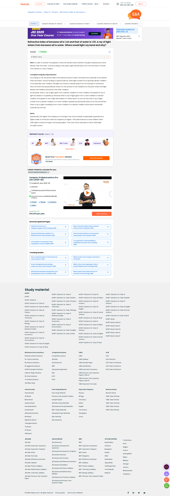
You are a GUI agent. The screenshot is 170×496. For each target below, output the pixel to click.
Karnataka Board (30, 406)
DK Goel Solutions (31, 376)
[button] (36, 143)
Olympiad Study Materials (61, 413)
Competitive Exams (59, 356)
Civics (81, 417)
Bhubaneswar (127, 471)
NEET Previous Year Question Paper (91, 476)
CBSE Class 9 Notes (112, 406)
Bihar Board (29, 400)
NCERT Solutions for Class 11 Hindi (63, 334)
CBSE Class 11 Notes (112, 400)
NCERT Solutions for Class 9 (88, 321)
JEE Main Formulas (31, 456)
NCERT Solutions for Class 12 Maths (37, 307)
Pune (125, 443)
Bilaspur (125, 460)
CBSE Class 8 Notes (112, 410)
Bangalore (108, 449)
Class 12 (47, 12)
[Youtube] (144, 493)
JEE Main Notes (30, 452)
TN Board (28, 427)
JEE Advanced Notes (59, 455)
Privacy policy (60, 493)
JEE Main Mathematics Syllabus (36, 469)
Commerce (83, 410)
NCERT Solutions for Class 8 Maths (118, 298)
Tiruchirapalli (109, 469)
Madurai (107, 473)
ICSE (107, 356)
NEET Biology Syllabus (86, 473)
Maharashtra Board (31, 413)
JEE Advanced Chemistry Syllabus (63, 477)
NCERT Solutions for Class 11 (61, 294)
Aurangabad (127, 454)
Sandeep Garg (30, 383)
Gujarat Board (30, 403)
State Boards (29, 393)
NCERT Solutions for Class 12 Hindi (36, 347)
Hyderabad (108, 459)
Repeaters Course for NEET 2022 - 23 (125, 31)
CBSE (80, 356)
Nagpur (125, 447)
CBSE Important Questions (88, 369)
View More (69, 149)
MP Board (28, 417)
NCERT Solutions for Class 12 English (37, 344)
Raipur (125, 457)
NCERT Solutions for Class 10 (88, 294)
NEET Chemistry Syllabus (87, 469)
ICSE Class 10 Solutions (113, 363)
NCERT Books (110, 319)
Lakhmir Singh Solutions (33, 373)
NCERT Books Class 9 (113, 333)
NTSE (53, 380)
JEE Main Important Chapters (35, 449)
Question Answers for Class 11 (80, 24)
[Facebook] (128, 493)
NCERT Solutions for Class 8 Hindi (117, 316)
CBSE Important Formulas (88, 384)
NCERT (27, 297)
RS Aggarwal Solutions (32, 366)
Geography (83, 413)
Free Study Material (58, 393)
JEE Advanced (56, 363)
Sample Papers (57, 400)
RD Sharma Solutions (32, 363)
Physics (55, 12)
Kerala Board (29, 410)
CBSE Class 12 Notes (113, 396)
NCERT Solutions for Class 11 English (64, 330)
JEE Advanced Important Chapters (64, 451)
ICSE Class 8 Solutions (113, 369)
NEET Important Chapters (88, 449)
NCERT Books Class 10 (113, 329)
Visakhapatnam (110, 466)
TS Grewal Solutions (32, 380)
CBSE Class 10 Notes (113, 403)
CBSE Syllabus (83, 359)
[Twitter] (139, 493)
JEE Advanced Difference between (64, 461)
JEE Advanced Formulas (60, 458)
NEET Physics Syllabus (86, 466)
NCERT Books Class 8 (113, 336)
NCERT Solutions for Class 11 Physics (64, 301)
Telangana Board (31, 423)
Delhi (106, 456)
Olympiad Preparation (59, 369)
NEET (53, 366)
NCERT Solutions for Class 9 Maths (91, 325)
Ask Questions (57, 420)
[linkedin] (133, 493)
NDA (53, 373)
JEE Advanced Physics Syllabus (62, 468)
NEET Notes (82, 452)
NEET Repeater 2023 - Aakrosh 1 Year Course (123, 37)
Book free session (96, 158)
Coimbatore (127, 440)
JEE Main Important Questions (35, 446)
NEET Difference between (88, 459)
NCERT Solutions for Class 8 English (118, 307)
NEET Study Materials (59, 410)
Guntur (125, 450)
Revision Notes (111, 393)
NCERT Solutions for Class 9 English (91, 334)
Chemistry (82, 400)
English (81, 406)
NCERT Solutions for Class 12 (34, 303)
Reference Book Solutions (34, 356)
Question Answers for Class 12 (52, 24)
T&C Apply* (49, 161)
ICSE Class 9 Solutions (113, 366)
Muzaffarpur (109, 442)
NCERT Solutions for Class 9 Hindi (90, 343)
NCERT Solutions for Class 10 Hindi (90, 318)
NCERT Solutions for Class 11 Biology (64, 310)
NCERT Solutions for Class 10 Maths (91, 298)
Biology (81, 396)
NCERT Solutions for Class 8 (115, 294)
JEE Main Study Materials (60, 403)
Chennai (108, 446)
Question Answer (35, 12)
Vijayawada (109, 463)
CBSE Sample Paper (85, 363)
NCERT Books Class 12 (113, 322)
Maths (81, 403)
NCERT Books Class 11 (113, 326)
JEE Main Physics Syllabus (33, 466)
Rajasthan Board (30, 420)
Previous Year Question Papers (62, 396)
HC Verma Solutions (32, 359)
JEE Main (55, 359)
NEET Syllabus (83, 463)
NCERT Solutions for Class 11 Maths (64, 298)
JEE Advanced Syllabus (60, 465)
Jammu (125, 467)
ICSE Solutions (111, 359)
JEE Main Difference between (35, 459)
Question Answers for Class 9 (135, 24)
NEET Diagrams (84, 456)
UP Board (28, 430)
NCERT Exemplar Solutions (34, 369)
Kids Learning (56, 417)
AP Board (28, 396)
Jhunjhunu (126, 474)
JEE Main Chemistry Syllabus (34, 473)
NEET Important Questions (88, 446)
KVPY (53, 376)
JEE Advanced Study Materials (62, 406)
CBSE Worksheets (85, 366)
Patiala (107, 452)
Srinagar (126, 464)
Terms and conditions (75, 493)
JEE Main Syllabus (31, 463)
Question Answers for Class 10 (107, 24)
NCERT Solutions (30, 300)
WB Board (28, 433)
